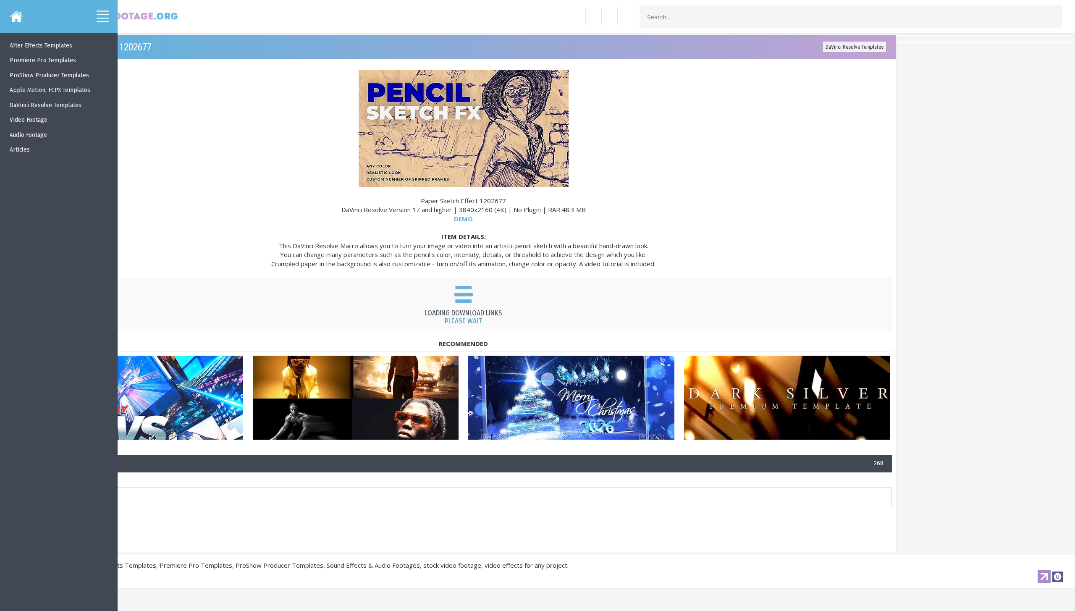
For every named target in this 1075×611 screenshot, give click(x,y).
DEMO (463, 219)
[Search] (1053, 17)
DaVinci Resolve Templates (855, 47)
